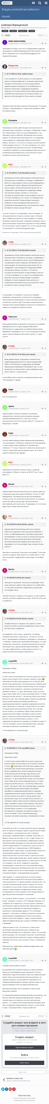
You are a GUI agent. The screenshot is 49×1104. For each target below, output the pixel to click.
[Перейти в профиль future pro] (4, 317)
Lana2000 (12, 661)
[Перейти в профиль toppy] (4, 390)
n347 (8, 28)
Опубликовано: (20, 43)
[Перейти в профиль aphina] (4, 407)
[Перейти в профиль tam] (4, 517)
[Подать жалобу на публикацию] (42, 43)
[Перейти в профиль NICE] (4, 165)
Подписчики (22, 1072)
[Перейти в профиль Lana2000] (4, 662)
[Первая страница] (2, 35)
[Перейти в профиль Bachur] (4, 485)
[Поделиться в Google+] (10, 1089)
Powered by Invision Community (24, 1100)
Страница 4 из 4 (24, 35)
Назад (7, 35)
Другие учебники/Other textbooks (35, 28)
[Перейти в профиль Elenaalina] (4, 121)
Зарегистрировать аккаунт (24, 1047)
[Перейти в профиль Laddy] (4, 243)
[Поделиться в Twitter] (3, 1089)
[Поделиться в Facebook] (6, 1089)
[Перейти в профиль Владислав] (4, 66)
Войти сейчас (24, 1063)
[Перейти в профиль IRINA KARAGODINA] (4, 42)
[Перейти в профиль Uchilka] (4, 347)
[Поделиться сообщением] (45, 43)
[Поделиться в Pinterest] (14, 1089)
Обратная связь (24, 1095)
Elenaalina (12, 120)
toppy (10, 389)
